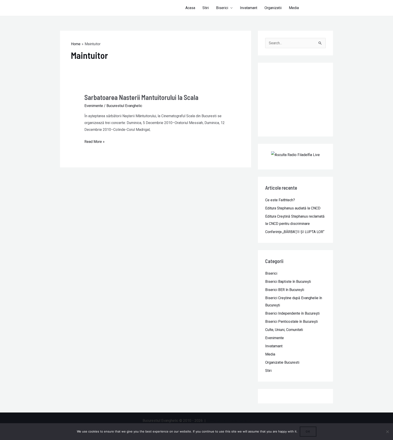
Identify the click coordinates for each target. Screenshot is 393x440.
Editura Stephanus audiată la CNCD (292, 208)
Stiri (205, 8)
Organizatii (273, 8)
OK (308, 431)
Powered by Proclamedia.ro (229, 420)
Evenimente (93, 106)
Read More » (94, 141)
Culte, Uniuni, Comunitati (284, 330)
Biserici (222, 8)
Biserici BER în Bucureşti (284, 290)
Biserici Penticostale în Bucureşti (291, 321)
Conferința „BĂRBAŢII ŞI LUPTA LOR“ (294, 232)
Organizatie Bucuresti (282, 362)
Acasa (190, 8)
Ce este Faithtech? (280, 200)
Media (294, 8)
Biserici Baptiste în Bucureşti (288, 281)
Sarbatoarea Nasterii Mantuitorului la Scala (141, 97)
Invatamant (248, 8)
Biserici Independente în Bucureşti (292, 313)
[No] (387, 431)
